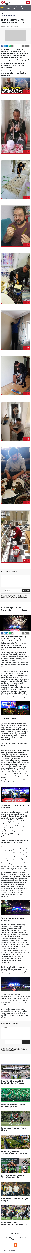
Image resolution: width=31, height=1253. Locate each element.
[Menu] (28, 2)
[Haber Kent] (5, 2)
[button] (23, 46)
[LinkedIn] (7, 46)
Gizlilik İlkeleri (23, 1238)
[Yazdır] (12, 46)
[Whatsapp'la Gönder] (10, 46)
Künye (11, 1238)
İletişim (16, 1238)
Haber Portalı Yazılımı (9, 1250)
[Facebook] (2, 46)
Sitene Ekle (15, 1240)
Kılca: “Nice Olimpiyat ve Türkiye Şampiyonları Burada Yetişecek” (15, 8)
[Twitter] (5, 46)
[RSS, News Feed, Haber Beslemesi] (15, 1245)
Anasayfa (4, 1238)
